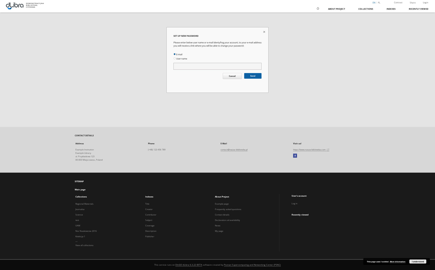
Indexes (391, 8)
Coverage (150, 225)
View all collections (84, 245)
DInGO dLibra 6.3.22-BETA (188, 264)
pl (379, 3)
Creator (149, 209)
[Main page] (317, 9)
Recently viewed (418, 8)
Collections (365, 8)
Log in (294, 203)
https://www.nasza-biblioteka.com (309, 149)
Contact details (222, 214)
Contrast (398, 2)
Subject (148, 220)
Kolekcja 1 (80, 236)
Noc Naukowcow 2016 (86, 231)
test (77, 220)
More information (397, 261)
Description (150, 231)
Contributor (150, 214)
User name (181, 58)
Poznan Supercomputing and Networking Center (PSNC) (252, 264)
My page (219, 231)
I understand (418, 261)
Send (252, 75)
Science (79, 214)
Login (425, 2)
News (217, 225)
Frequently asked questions (228, 209)
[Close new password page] (264, 31)
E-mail (179, 54)
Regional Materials (84, 203)
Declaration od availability (227, 220)
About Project (336, 8)
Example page (222, 203)
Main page (80, 189)
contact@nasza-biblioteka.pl (234, 149)
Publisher (149, 236)
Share (413, 2)
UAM (77, 225)
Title (147, 203)
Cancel (232, 76)
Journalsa (79, 209)
